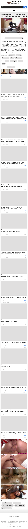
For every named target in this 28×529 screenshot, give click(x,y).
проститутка (13, 61)
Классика (18, 55)
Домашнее (11, 55)
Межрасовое (5, 57)
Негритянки (19, 57)
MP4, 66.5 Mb (11, 66)
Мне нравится (8, 35)
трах (7, 61)
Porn (20, 526)
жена (3, 63)
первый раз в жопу (6, 502)
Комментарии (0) (18, 38)
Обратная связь (14, 516)
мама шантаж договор (7, 505)
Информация (8, 38)
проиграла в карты (6, 508)
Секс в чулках (16, 502)
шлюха (20, 61)
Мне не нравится (10, 35)
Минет (12, 57)
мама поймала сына (19, 505)
